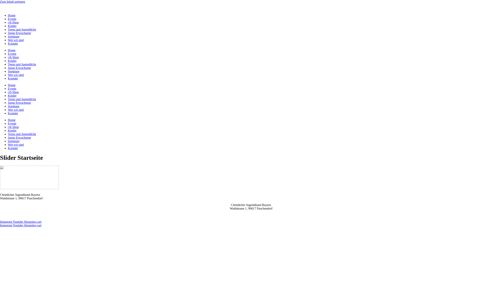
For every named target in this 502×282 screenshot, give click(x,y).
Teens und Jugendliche (22, 29)
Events (12, 19)
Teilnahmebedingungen (31, 215)
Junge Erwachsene (19, 33)
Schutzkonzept (73, 215)
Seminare (13, 36)
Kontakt (13, 43)
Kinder (12, 26)
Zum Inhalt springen (12, 1)
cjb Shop (13, 22)
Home (11, 15)
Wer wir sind (16, 40)
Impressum (55, 215)
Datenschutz (7, 215)
